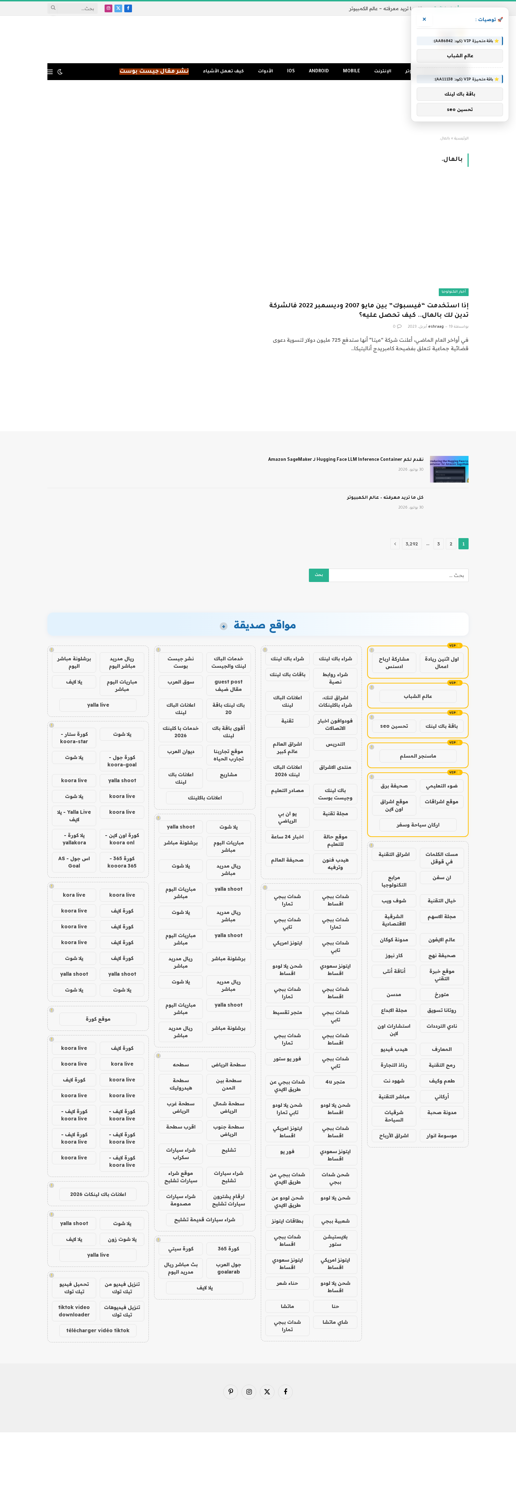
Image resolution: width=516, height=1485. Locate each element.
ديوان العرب (180, 751)
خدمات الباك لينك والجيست (228, 662)
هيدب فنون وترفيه (335, 863)
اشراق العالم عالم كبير (287, 747)
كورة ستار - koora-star (74, 738)
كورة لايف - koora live (122, 1115)
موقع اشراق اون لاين (394, 805)
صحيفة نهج (442, 955)
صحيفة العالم (287, 860)
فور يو (287, 1151)
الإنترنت (382, 71)
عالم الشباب (418, 696)
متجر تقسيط (287, 1012)
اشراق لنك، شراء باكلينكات (335, 701)
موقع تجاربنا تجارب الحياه (228, 755)
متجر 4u (335, 1082)
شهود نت (393, 1081)
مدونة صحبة (442, 1112)
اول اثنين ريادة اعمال (442, 662)
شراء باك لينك (335, 658)
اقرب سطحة (181, 1127)
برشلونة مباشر (181, 842)
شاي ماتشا (335, 1322)
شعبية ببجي (335, 1221)
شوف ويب (394, 900)
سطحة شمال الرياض (228, 1107)
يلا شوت (228, 827)
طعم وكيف (442, 1081)
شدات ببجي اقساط (335, 900)
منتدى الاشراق (335, 767)
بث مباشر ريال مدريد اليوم (181, 1268)
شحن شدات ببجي (335, 1178)
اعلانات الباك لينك (287, 701)
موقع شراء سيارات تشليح (180, 1177)
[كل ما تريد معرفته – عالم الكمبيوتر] (449, 507)
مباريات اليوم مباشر (228, 846)
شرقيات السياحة (393, 1116)
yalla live (98, 705)
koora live (74, 780)
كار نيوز (394, 955)
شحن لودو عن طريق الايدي (287, 1201)
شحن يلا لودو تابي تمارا (287, 1109)
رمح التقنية (442, 1065)
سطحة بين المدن (229, 1084)
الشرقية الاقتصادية (394, 920)
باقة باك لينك (441, 726)
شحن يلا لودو (335, 1198)
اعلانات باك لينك (180, 778)
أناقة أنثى (394, 971)
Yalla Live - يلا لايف (74, 816)
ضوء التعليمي (442, 786)
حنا (335, 1306)
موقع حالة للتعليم (335, 840)
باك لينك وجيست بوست (335, 794)
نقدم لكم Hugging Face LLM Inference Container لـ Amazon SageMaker (346, 460)
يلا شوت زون (122, 1239)
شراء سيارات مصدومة (181, 1200)
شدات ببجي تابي (287, 923)
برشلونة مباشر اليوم (74, 662)
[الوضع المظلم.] (60, 71)
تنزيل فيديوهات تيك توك (122, 1311)
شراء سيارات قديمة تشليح (204, 1219)
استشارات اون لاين (393, 1029)
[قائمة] (50, 72)
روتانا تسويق (441, 1010)
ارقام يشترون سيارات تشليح (228, 1200)
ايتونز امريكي (287, 943)
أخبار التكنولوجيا (454, 292)
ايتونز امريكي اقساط (287, 1132)
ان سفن (441, 877)
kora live (74, 895)
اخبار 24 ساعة (287, 836)
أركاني (442, 1096)
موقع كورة (98, 1019)
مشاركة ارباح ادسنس (394, 662)
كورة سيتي (180, 1248)
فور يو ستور (287, 1058)
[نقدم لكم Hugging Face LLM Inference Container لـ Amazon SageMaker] (449, 469)
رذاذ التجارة (394, 1065)
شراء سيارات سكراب (181, 1153)
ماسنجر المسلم (418, 756)
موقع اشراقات (441, 801)
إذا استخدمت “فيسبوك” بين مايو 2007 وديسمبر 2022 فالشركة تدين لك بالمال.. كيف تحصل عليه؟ (369, 311)
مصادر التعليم (287, 790)
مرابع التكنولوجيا (394, 881)
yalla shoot (181, 827)
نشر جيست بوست (180, 662)
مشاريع (228, 774)
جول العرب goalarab (228, 1268)
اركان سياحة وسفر (418, 825)
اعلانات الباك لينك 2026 (287, 771)
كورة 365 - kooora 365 (122, 862)
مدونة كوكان (394, 939)
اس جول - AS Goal (74, 862)
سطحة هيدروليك (181, 1084)
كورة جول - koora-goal (122, 761)
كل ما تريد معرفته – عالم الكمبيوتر (385, 8)
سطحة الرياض (228, 1064)
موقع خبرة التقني (442, 975)
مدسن (393, 994)
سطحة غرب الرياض (180, 1107)
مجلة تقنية (335, 813)
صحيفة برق (394, 786)
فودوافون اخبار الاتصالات (335, 724)
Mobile (351, 71)
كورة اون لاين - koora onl (122, 839)
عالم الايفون (441, 939)
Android (319, 71)
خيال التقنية (442, 900)
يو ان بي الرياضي (287, 817)
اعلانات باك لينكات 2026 (98, 1194)
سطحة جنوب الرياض (228, 1130)
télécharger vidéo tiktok (98, 1330)
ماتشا (287, 1306)
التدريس (335, 744)
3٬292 (412, 544)
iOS (291, 71)
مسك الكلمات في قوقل (441, 858)
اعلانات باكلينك (205, 797)
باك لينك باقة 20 (228, 708)
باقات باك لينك (287, 674)
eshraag (436, 327)
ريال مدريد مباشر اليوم (122, 662)
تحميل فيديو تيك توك (74, 1288)
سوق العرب (180, 682)
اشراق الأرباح (394, 1135)
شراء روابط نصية (335, 678)
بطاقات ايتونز (287, 1221)
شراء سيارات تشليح (228, 1177)
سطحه (181, 1064)
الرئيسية (461, 139)
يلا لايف (205, 1287)
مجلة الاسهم (442, 916)
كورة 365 (228, 1248)
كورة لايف (122, 911)
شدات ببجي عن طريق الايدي (287, 1085)
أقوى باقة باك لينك (228, 732)
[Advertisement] (258, 108)
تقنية (287, 721)
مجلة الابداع (394, 1010)
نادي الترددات (441, 1026)
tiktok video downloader (74, 1311)
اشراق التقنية (394, 854)
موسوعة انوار (441, 1135)
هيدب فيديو (394, 1049)
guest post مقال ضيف (228, 685)
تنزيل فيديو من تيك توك (122, 1288)
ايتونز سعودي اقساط (335, 969)
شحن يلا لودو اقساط (287, 969)
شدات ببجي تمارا (287, 900)
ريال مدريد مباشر (229, 869)
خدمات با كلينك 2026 (181, 732)
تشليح (228, 1150)
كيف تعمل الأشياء (223, 71)
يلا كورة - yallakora (74, 839)
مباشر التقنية (394, 1096)
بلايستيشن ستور (335, 1240)
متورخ (442, 994)
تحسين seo (394, 726)
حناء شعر (287, 1283)
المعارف (442, 1049)
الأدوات (265, 71)
